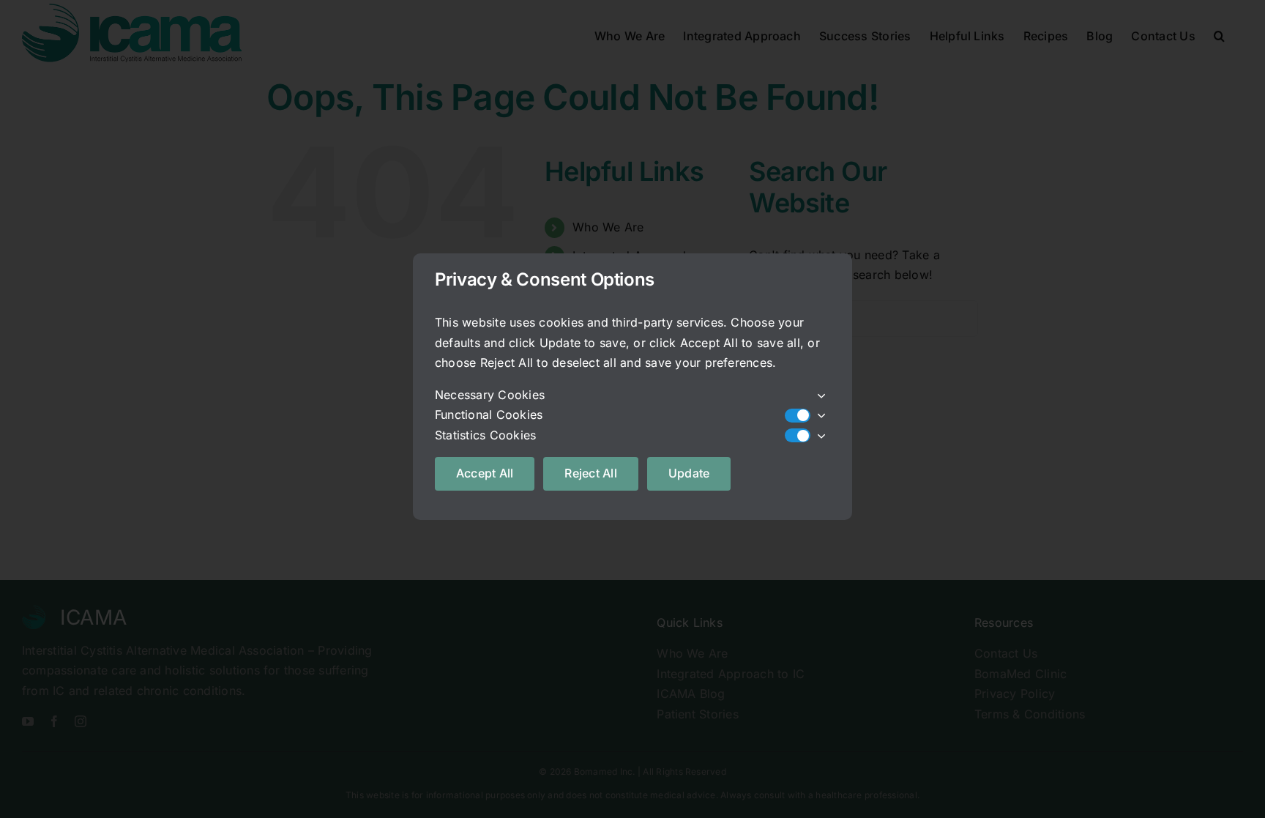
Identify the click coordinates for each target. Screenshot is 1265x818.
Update (688, 473)
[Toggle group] (820, 395)
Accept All (484, 473)
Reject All (590, 473)
